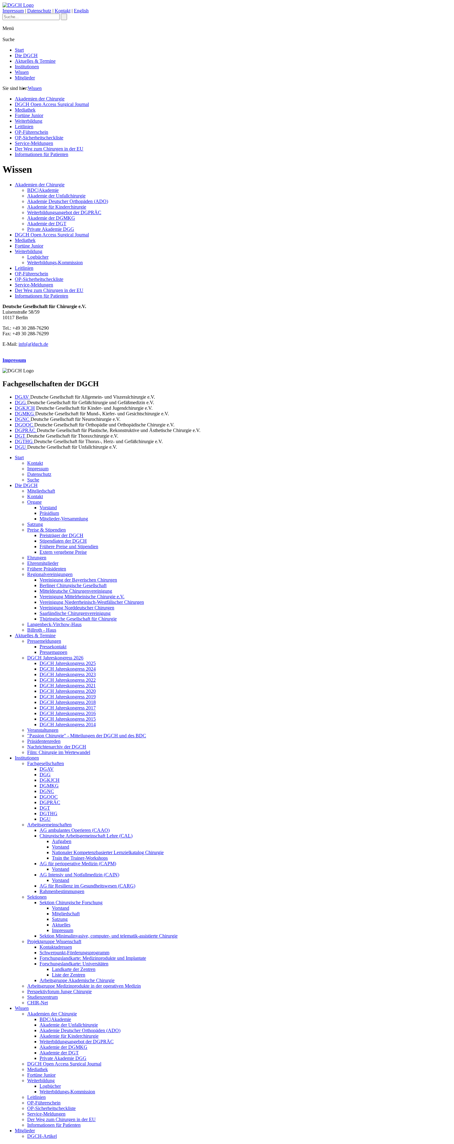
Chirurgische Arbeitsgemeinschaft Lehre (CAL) (86, 835)
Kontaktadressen (56, 947)
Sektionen (37, 897)
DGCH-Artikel (42, 1136)
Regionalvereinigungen (50, 574)
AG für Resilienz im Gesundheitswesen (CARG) (87, 885)
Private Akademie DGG (50, 229)
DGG (21, 402)
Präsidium (49, 513)
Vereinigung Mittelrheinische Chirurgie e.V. (82, 596)
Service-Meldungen (34, 143)
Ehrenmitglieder (42, 563)
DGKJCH (25, 408)
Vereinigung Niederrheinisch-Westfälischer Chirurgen (92, 602)
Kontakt (62, 10)
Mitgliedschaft (41, 491)
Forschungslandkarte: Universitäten (74, 963)
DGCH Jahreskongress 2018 (68, 702)
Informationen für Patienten (41, 154)
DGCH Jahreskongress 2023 (68, 674)
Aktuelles (61, 924)
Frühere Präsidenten (46, 568)
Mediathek (25, 109)
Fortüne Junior (29, 115)
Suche (33, 479)
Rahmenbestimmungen (62, 891)
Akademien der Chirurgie (40, 98)
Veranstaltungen (42, 730)
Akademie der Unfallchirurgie (56, 195)
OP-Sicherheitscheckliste (39, 137)
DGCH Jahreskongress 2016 (68, 713)
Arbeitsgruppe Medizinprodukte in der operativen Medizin (84, 986)
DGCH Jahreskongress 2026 (55, 657)
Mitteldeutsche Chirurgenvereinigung (76, 591)
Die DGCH (26, 55)
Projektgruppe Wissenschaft (54, 941)
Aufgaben (61, 841)
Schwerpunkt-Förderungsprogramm (74, 952)
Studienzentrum (42, 997)
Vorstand (48, 507)
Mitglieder (25, 77)
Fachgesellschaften (45, 763)
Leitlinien (24, 126)
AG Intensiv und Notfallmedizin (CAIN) (79, 874)
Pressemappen (53, 652)
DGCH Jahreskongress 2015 (68, 719)
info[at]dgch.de (33, 344)
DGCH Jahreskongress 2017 (68, 707)
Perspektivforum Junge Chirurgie (59, 991)
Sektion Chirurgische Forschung (71, 902)
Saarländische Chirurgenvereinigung (75, 613)
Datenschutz (39, 10)
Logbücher (37, 257)
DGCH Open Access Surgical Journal (52, 104)
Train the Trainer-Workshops (80, 858)
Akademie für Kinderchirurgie (56, 207)
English (81, 10)
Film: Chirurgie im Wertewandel (58, 752)
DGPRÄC (26, 430)
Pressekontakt (53, 646)
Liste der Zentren (68, 974)
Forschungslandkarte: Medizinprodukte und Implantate (93, 958)
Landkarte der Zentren (73, 969)
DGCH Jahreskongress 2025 (68, 663)
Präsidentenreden (44, 741)
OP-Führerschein (31, 132)
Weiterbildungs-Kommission (55, 262)
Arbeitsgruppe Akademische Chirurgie (77, 980)
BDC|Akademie (43, 190)
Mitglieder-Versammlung (64, 518)
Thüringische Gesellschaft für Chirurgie (78, 618)
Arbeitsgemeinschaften (49, 824)
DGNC (23, 419)
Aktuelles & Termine (35, 61)
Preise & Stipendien (46, 529)
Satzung (35, 524)
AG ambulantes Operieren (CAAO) (75, 830)
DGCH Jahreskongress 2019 (68, 696)
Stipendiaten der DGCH (63, 541)
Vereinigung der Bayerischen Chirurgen (78, 580)
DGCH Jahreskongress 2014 (68, 724)
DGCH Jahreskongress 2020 (68, 691)
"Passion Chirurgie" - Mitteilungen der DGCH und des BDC (86, 735)
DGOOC (24, 424)
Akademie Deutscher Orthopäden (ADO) (67, 201)
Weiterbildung (28, 121)
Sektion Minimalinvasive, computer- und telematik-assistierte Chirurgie (109, 936)
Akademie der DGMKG (51, 218)
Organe (34, 502)
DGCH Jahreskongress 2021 (68, 685)
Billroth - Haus (41, 630)
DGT (21, 436)
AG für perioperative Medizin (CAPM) (78, 863)
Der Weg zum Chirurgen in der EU (49, 148)
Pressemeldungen (44, 641)
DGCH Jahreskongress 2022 (68, 680)
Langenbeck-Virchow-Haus (54, 624)
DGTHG (24, 441)
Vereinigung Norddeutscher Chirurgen (77, 607)
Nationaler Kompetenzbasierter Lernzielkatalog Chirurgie (108, 852)
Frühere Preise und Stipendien (69, 546)
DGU (21, 447)
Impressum (13, 10)
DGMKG (25, 413)
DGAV (22, 397)
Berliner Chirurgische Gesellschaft (73, 585)
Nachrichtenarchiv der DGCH (56, 746)
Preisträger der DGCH (61, 535)
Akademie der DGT (46, 223)
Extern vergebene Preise (63, 552)
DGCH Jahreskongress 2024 (68, 669)
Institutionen (27, 66)
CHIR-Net (37, 1002)
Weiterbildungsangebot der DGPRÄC (64, 212)
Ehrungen (36, 557)
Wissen (22, 72)
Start (19, 50)
